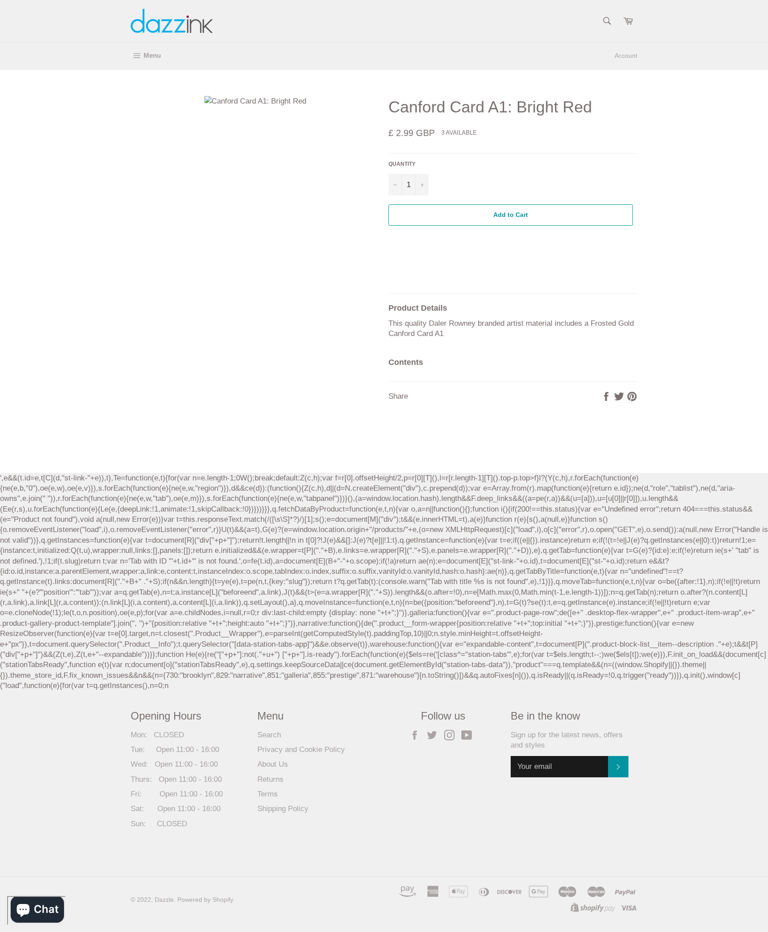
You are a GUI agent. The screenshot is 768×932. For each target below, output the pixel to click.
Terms (267, 794)
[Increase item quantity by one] (421, 185)
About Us (272, 764)
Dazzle (164, 899)
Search (269, 735)
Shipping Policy (282, 808)
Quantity (402, 164)
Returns (270, 779)
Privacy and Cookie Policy (301, 749)
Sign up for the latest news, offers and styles (567, 740)
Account (626, 55)
